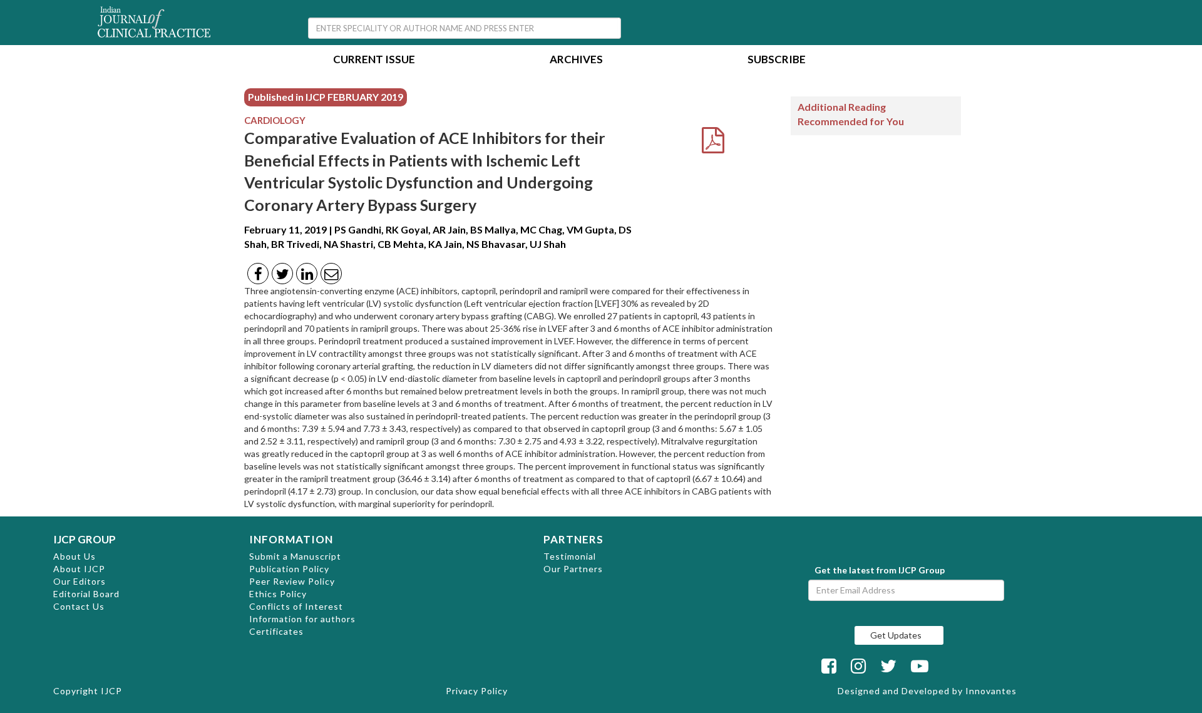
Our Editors (79, 581)
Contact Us (79, 606)
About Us (74, 556)
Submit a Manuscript (295, 556)
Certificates (276, 631)
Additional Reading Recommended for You (851, 114)
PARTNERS (573, 539)
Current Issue (374, 60)
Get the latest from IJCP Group (879, 570)
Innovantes (991, 690)
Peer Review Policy (292, 581)
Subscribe (776, 60)
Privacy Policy (477, 690)
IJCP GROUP (84, 539)
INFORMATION (291, 539)
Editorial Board (86, 593)
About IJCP (79, 568)
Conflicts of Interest (296, 606)
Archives (576, 60)
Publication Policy (289, 568)
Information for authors (302, 618)
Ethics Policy (278, 593)
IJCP (111, 690)
